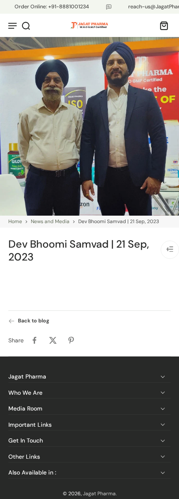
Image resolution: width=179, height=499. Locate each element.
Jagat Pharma (99, 493)
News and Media (50, 221)
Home (15, 221)
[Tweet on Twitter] (53, 340)
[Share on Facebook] (34, 340)
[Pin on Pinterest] (71, 340)
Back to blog (33, 320)
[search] (26, 25)
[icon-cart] (161, 25)
